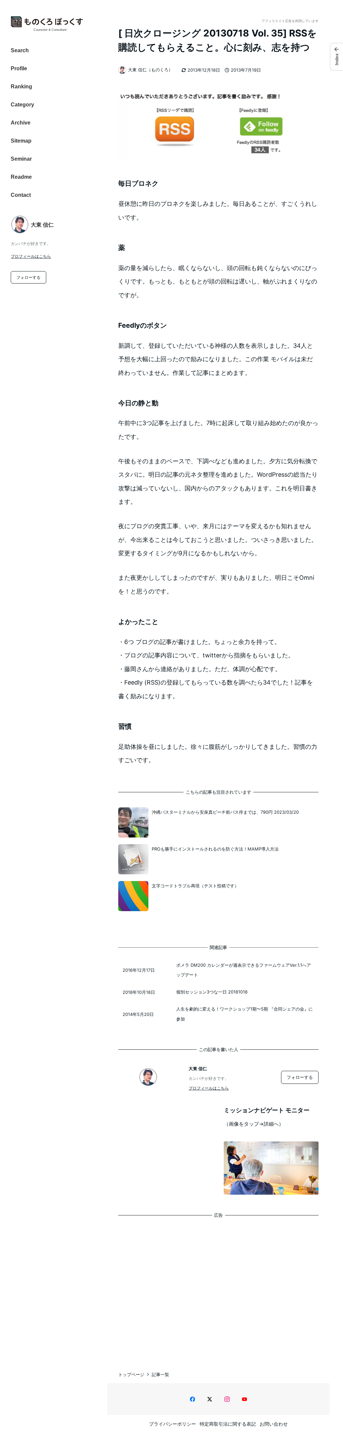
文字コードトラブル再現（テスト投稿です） (195, 885)
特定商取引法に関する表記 (228, 1424)
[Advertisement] (218, 1288)
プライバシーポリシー (172, 1424)
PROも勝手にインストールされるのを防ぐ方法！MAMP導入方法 (215, 849)
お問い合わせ (274, 1424)
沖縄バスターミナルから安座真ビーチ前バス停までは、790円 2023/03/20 (225, 812)
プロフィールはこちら (31, 256)
